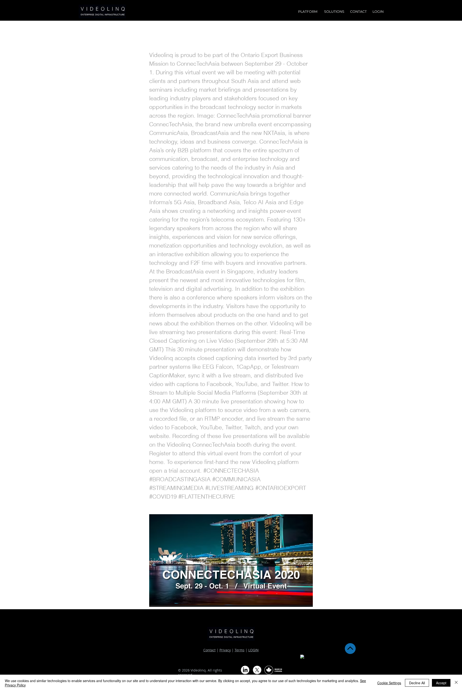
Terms (239, 650)
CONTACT (358, 11)
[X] (257, 670)
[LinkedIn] (245, 670)
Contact (209, 650)
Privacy (225, 650)
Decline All (417, 682)
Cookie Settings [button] (389, 682)
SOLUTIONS (334, 11)
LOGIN (253, 650)
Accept (441, 682)
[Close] (456, 682)
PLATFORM (308, 11)
